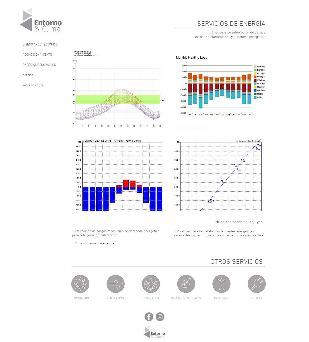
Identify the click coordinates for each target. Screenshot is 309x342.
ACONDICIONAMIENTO (37, 55)
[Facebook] (149, 316)
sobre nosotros (33, 85)
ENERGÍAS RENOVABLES (39, 65)
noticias (28, 75)
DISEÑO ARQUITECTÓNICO (40, 45)
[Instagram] (160, 316)
